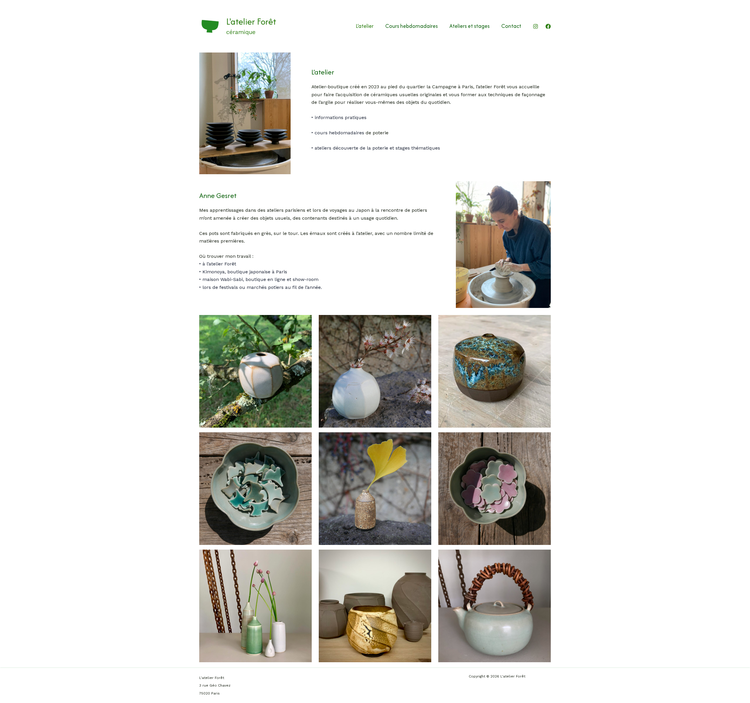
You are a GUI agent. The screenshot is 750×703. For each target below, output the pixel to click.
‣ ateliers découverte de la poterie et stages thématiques (375, 148)
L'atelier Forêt (251, 21)
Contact (511, 26)
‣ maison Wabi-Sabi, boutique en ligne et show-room (258, 279)
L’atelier (365, 26)
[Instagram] (535, 26)
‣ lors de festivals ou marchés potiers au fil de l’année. (260, 287)
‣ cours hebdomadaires (337, 132)
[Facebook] (548, 26)
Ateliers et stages (469, 26)
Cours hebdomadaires (411, 26)
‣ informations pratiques (339, 117)
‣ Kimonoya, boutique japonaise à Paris (243, 272)
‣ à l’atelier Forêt (217, 264)
